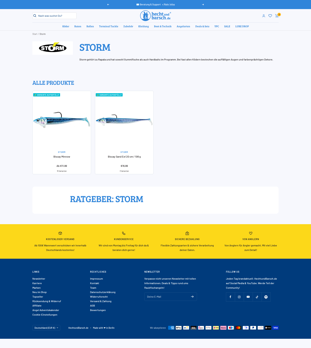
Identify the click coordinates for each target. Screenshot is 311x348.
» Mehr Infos (168, 4)
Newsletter (38, 278)
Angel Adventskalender (45, 310)
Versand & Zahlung (100, 301)
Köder (65, 26)
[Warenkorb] (277, 16)
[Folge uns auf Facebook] (230, 296)
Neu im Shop (39, 292)
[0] (270, 16)
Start (34, 34)
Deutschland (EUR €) (45, 327)
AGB (92, 305)
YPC (216, 26)
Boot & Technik (163, 26)
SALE (227, 26)
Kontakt (94, 283)
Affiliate (36, 305)
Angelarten (183, 26)
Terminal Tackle (108, 26)
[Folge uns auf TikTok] (257, 296)
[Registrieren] (192, 296)
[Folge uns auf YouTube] (248, 296)
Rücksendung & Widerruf (46, 301)
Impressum (96, 278)
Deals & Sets (202, 26)
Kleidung (143, 26)
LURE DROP (242, 26)
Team (93, 287)
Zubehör (128, 26)
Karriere (37, 283)
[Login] (263, 16)
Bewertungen (98, 310)
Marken (36, 287)
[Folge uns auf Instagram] (239, 296)
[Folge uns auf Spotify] (266, 296)
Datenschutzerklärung (102, 292)
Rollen (90, 26)
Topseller (37, 296)
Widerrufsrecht (99, 296)
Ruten (77, 26)
